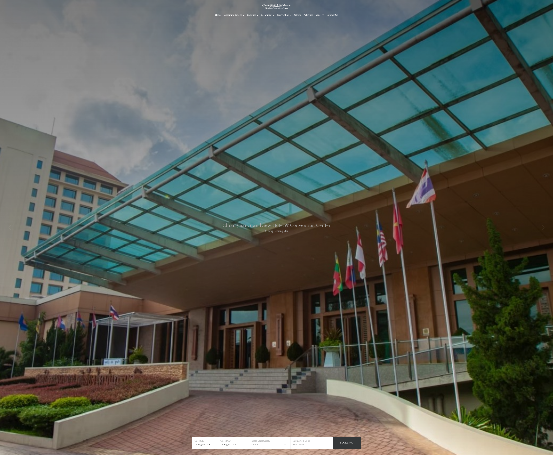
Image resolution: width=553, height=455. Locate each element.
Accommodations (233, 15)
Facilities (252, 15)
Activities (308, 15)
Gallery (320, 15)
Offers (297, 15)
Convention (283, 15)
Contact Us (332, 15)
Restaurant (267, 15)
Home (218, 15)
